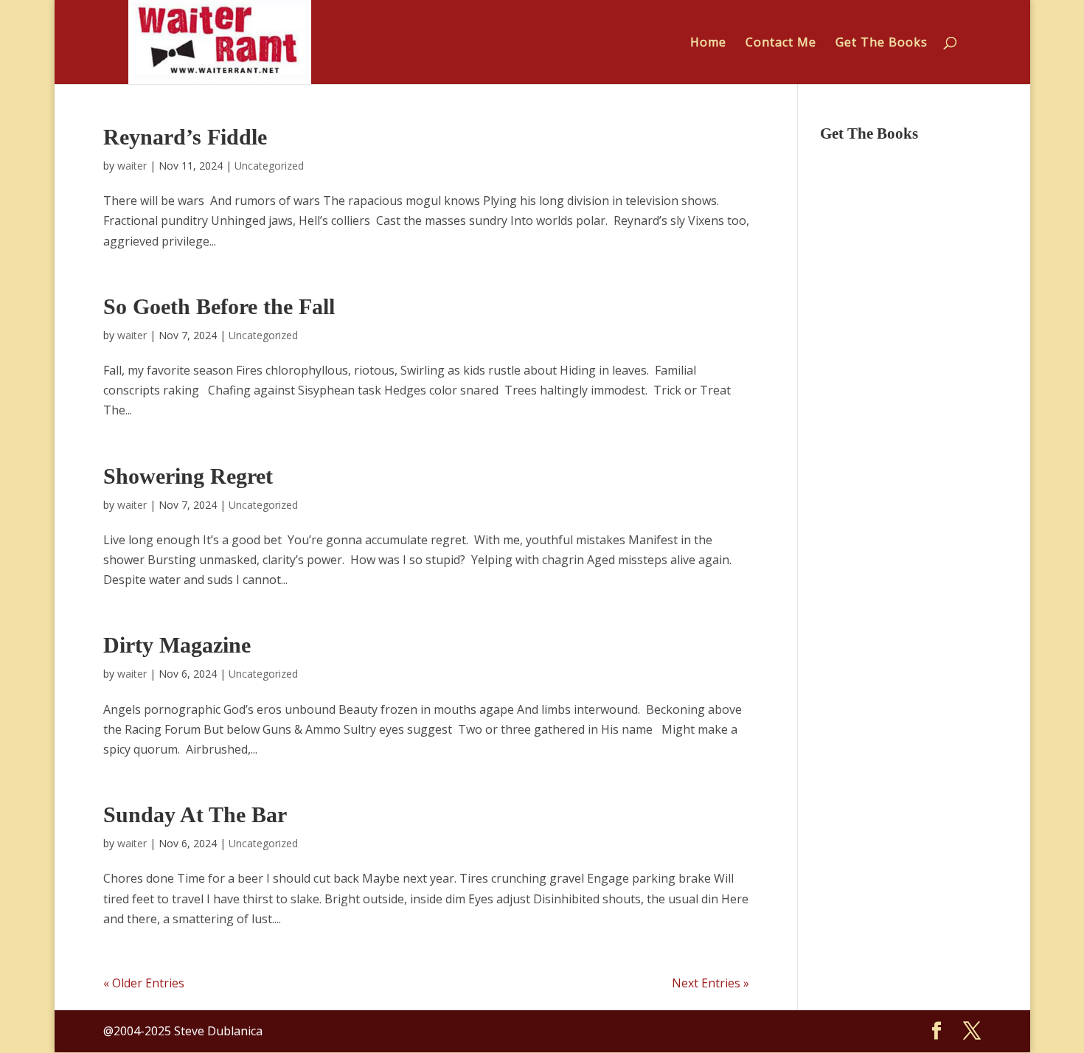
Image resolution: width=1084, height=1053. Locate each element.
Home (708, 43)
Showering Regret (188, 476)
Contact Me (781, 43)
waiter (132, 166)
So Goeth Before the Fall (219, 306)
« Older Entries (143, 983)
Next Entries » (710, 983)
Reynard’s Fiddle (185, 137)
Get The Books (881, 43)
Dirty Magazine (177, 645)
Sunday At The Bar (195, 814)
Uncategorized (269, 166)
